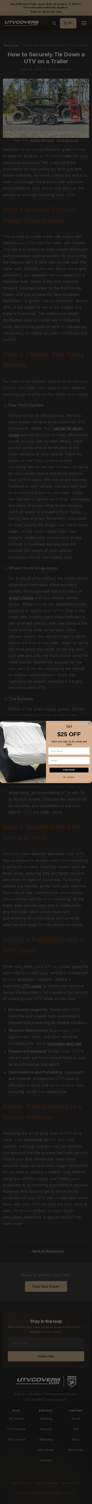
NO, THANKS (69, 777)
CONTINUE (69, 770)
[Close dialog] (89, 723)
